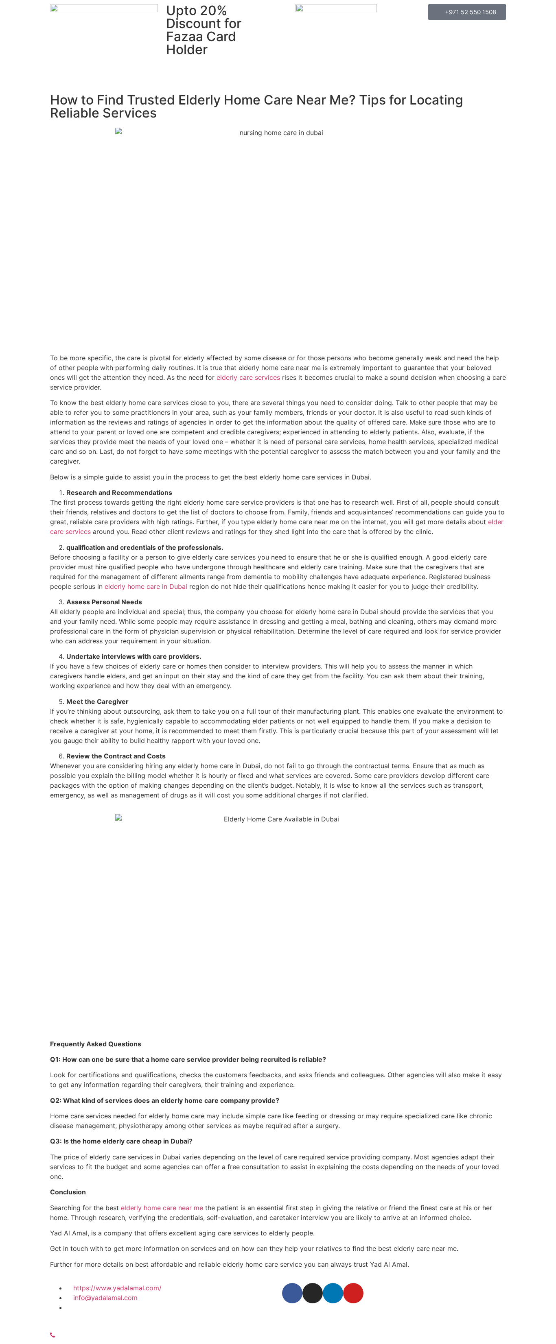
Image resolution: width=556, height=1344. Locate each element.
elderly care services (248, 377)
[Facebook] (292, 1293)
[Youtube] (353, 1293)
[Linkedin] (333, 1293)
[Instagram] (312, 1293)
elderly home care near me (162, 1208)
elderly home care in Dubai (146, 586)
